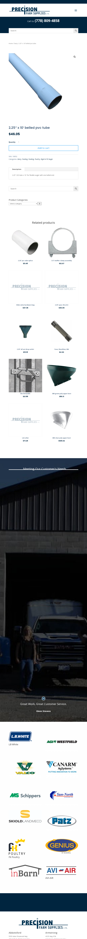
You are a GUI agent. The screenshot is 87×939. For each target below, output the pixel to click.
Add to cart (43, 148)
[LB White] (22, 741)
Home (11, 43)
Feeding (25, 159)
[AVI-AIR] (61, 875)
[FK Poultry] (17, 854)
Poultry (37, 159)
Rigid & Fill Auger (47, 159)
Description (16, 169)
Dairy (15, 43)
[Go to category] (40, 203)
